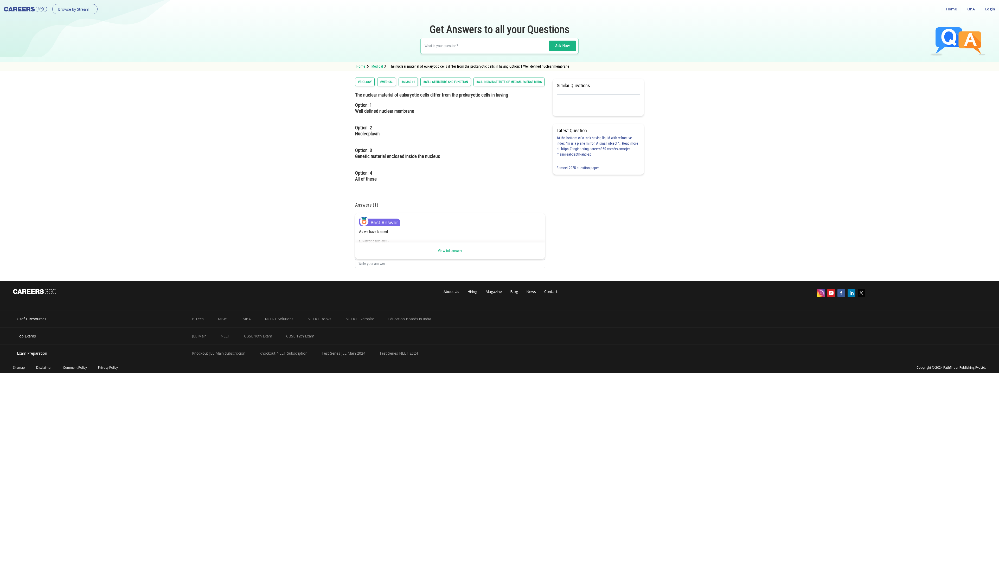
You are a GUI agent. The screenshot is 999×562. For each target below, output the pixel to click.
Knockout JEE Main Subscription (218, 353)
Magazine (493, 291)
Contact (551, 291)
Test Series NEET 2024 (398, 353)
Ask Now (562, 45)
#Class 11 (408, 82)
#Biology (365, 82)
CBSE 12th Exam (300, 336)
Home (951, 9)
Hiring (472, 291)
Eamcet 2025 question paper (578, 168)
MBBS (223, 318)
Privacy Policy (108, 367)
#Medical (386, 82)
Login (990, 9)
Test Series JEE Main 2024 (343, 353)
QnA (971, 9)
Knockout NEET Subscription (283, 353)
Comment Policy (75, 367)
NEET (225, 336)
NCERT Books (319, 318)
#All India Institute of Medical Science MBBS (509, 82)
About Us (451, 291)
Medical (377, 66)
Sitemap (19, 367)
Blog (514, 291)
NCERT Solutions (279, 318)
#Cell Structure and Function (445, 82)
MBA (246, 318)
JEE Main (199, 336)
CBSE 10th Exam (258, 336)
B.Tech (198, 318)
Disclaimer (44, 367)
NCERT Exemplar (359, 318)
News (531, 291)
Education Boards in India (409, 318)
